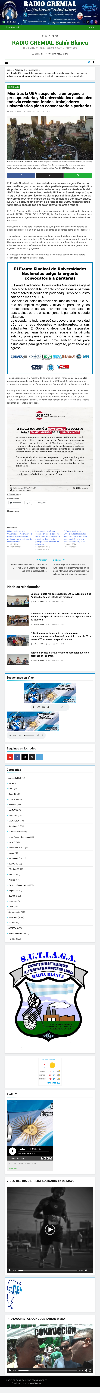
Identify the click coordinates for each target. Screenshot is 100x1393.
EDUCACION (13, 821)
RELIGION (12, 896)
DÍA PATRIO (13, 810)
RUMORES (12, 901)
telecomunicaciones (17, 933)
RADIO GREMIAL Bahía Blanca (50, 43)
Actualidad (13, 778)
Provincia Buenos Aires (18, 885)
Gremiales (12, 826)
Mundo (11, 853)
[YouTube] (10, 757)
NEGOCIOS (13, 864)
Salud (10, 907)
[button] (50, 1230)
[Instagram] (24, 757)
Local (10, 842)
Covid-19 (12, 794)
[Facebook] (17, 757)
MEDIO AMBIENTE (16, 848)
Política (11, 880)
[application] (50, 1230)
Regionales (13, 890)
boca (10, 783)
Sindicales (12, 917)
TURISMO (12, 939)
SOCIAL (11, 923)
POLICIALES (13, 869)
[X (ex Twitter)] (32, 757)
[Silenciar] (86, 1270)
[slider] (47, 1270)
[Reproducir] (10, 1270)
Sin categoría (14, 912)
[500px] (39, 757)
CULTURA (12, 799)
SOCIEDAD (13, 928)
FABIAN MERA (15, 111)
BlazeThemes (35, 1383)
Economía (12, 815)
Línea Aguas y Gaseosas (19, 837)
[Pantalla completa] (90, 1270)
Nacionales (13, 87)
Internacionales (15, 831)
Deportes (12, 805)
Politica (11, 874)
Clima (11, 789)
